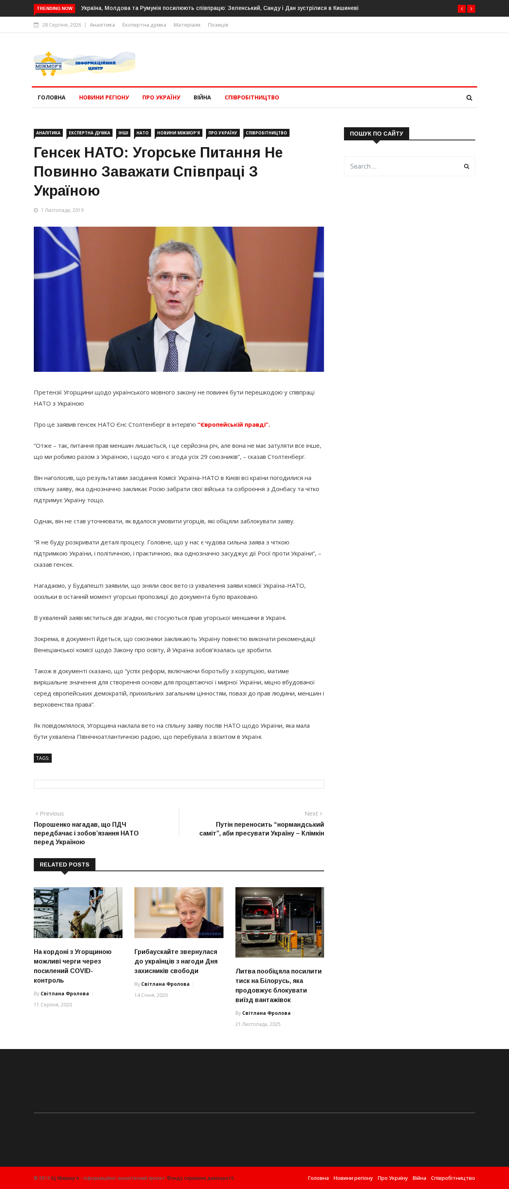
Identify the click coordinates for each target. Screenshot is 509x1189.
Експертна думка (144, 24)
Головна (52, 97)
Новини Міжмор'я (178, 133)
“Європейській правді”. (234, 424)
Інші (123, 133)
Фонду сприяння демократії (200, 1178)
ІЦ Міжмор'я (65, 1178)
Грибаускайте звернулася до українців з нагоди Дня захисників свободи (176, 961)
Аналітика (102, 24)
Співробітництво (252, 97)
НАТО (142, 133)
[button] (462, 9)
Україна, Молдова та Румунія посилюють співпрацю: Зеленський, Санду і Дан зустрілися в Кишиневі (220, 8)
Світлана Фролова (65, 993)
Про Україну (161, 97)
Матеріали (187, 24)
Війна (202, 97)
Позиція (218, 24)
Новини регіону (104, 97)
